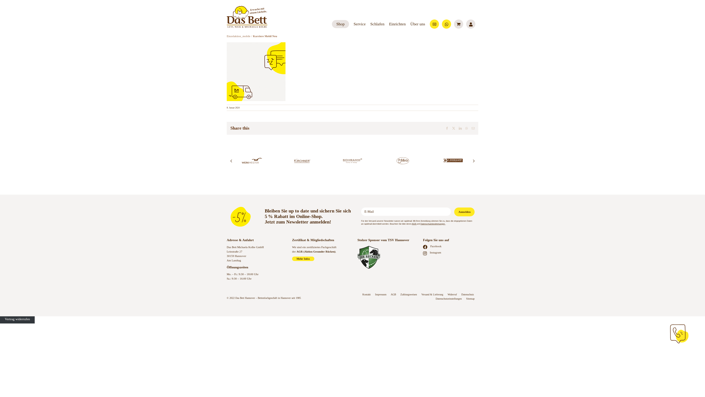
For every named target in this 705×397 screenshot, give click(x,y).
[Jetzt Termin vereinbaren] (679, 333)
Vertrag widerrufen (17, 319)
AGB (414, 224)
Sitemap (470, 298)
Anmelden (464, 211)
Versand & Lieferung (432, 294)
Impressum (380, 294)
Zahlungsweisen (408, 294)
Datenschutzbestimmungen (432, 224)
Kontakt (366, 294)
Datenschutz (468, 294)
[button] (231, 160)
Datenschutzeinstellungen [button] (449, 298)
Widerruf (452, 294)
